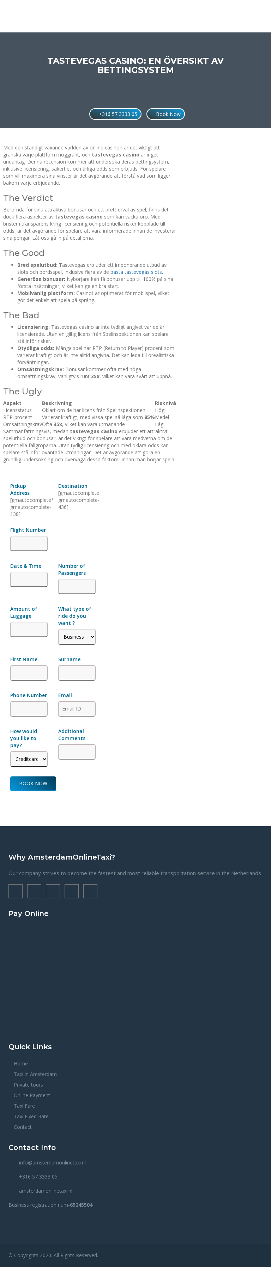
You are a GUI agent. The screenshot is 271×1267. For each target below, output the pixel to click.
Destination (73, 485)
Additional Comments (71, 735)
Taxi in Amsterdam (35, 1074)
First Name (23, 659)
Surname (69, 659)
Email (65, 695)
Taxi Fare (24, 1105)
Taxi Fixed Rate (31, 1116)
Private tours (28, 1084)
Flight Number (28, 530)
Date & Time (25, 565)
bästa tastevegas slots (136, 272)
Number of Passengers (72, 569)
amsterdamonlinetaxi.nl (45, 1190)
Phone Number (28, 695)
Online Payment (32, 1095)
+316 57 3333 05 (117, 114)
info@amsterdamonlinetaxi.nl (52, 1162)
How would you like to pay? (23, 738)
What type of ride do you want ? (74, 615)
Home (21, 1063)
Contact (23, 1127)
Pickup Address (20, 489)
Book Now (168, 114)
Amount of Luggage (23, 612)
